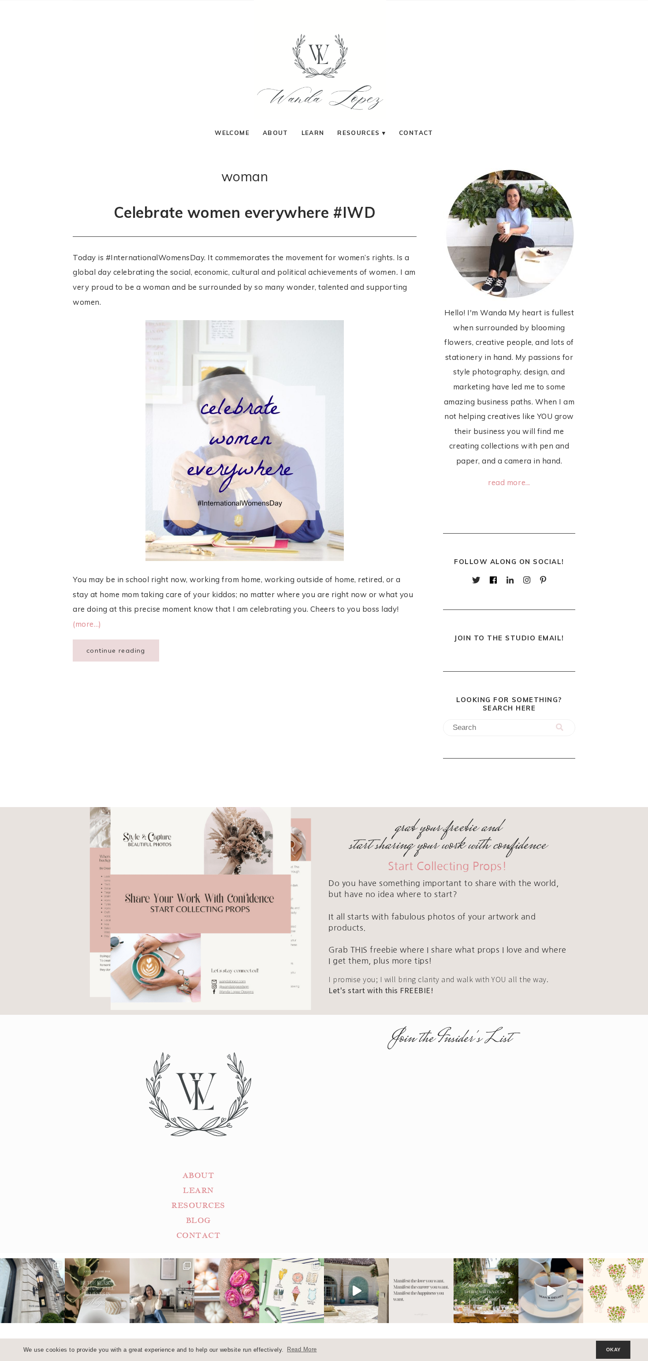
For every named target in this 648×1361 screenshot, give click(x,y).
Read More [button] (302, 1349)
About (275, 132)
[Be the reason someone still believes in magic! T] (97, 1290)
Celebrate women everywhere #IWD (245, 212)
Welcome (232, 132)
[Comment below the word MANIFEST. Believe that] (421, 1290)
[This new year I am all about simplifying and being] (162, 1290)
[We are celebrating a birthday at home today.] (615, 1290)
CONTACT (198, 1235)
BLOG (198, 1220)
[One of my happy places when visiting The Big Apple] (32, 1290)
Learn (313, 132)
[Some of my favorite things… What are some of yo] (291, 1290)
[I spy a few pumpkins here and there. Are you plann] (226, 1290)
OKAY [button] (613, 1349)
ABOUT (198, 1175)
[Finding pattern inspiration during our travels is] (356, 1290)
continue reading (115, 650)
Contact (416, 132)
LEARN (198, 1190)
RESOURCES (198, 1205)
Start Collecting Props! (447, 866)
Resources (358, 132)
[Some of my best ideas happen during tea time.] (550, 1290)
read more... (509, 482)
